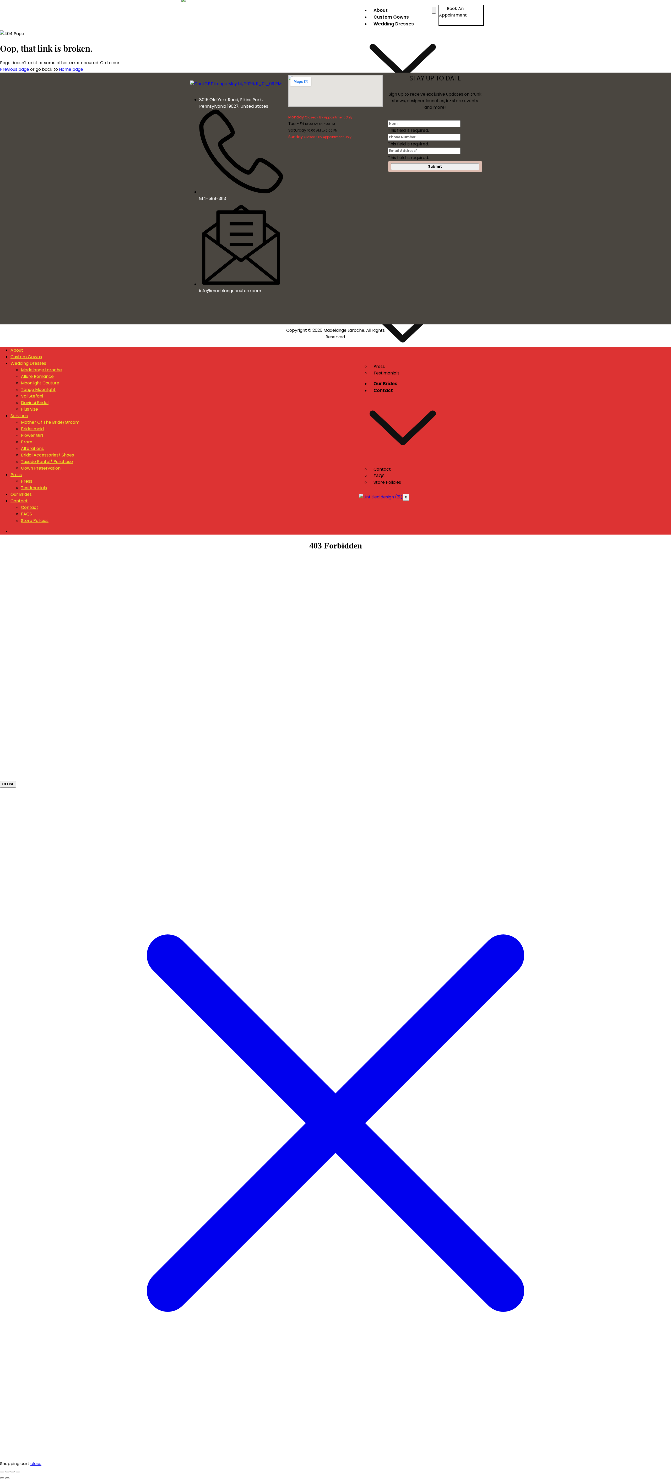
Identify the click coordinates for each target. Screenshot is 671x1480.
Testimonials (386, 373)
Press (16, 475)
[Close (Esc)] (18, 1471)
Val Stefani (32, 396)
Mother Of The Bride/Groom (50, 422)
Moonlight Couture (40, 383)
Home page (71, 69)
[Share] (12, 1471)
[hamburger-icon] (434, 10)
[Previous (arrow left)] (2, 1478)
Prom (26, 442)
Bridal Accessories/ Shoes (47, 455)
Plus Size (29, 409)
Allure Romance (37, 376)
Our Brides (385, 383)
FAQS (26, 514)
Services (19, 416)
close (35, 1464)
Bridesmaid (32, 429)
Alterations (32, 448)
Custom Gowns (391, 17)
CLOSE (8, 784)
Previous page (14, 69)
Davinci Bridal (34, 403)
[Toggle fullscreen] (7, 1471)
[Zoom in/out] (2, 1471)
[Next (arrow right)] (7, 1478)
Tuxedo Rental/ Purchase (47, 462)
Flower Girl (32, 435)
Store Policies (387, 482)
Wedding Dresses (28, 363)
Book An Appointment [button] (453, 12)
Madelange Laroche (41, 370)
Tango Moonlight (38, 390)
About (381, 10)
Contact (19, 501)
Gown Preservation (41, 468)
